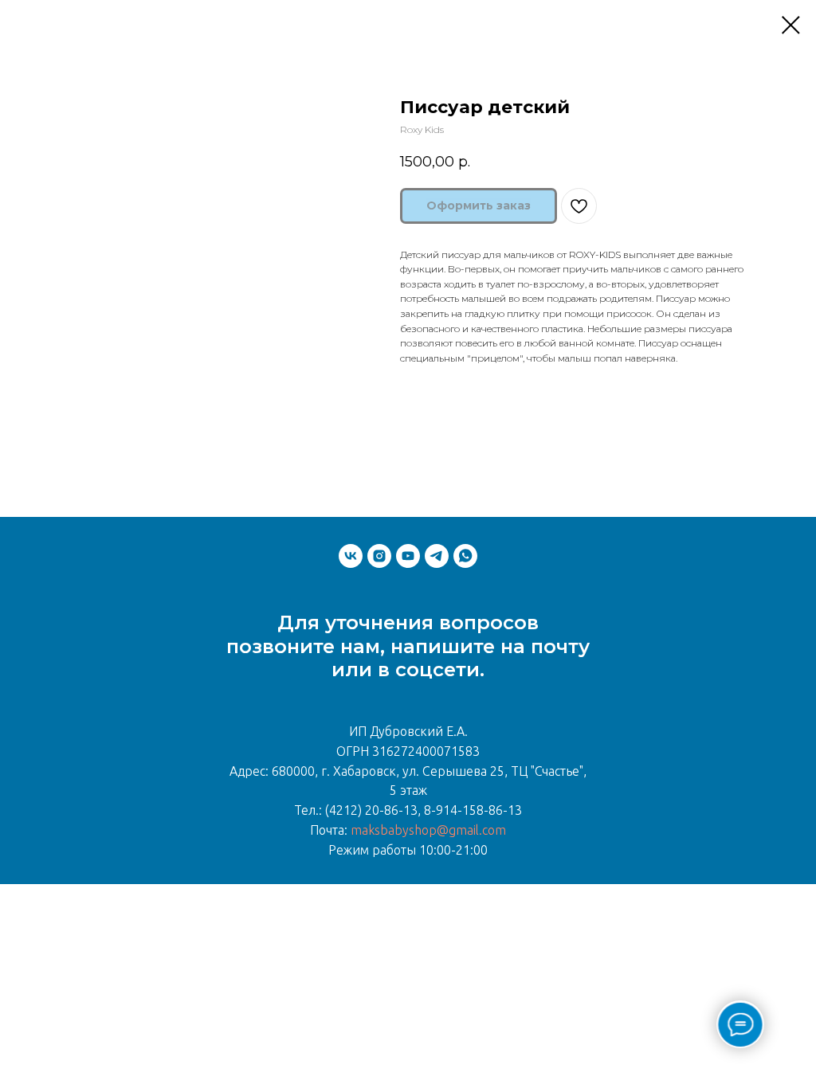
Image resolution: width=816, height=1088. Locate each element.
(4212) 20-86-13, (373, 810)
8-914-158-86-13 (473, 810)
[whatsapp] (465, 556)
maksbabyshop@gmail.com (428, 830)
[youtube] (408, 556)
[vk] (351, 556)
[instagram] (379, 556)
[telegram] (437, 556)
